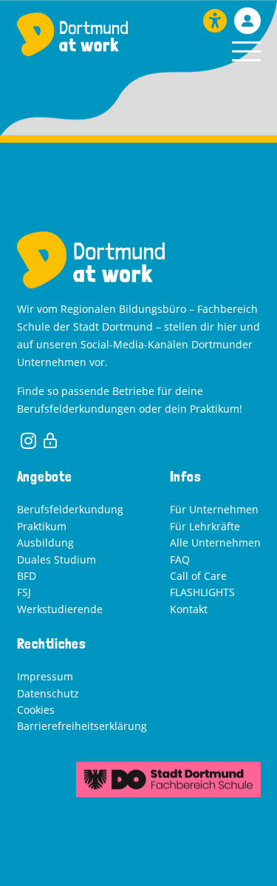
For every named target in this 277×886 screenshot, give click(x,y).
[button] (246, 51)
